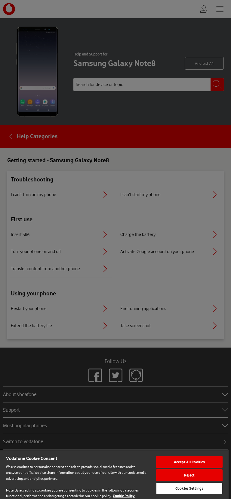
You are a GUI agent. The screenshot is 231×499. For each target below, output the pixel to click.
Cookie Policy (124, 496)
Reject (189, 475)
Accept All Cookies (189, 462)
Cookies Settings (189, 488)
